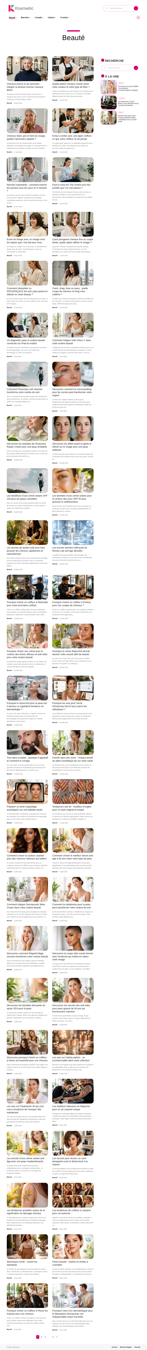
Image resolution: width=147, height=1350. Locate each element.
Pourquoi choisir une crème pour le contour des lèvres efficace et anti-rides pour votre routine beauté (27, 654)
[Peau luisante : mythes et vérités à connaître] (73, 1246)
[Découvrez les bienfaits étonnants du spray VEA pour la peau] (27, 990)
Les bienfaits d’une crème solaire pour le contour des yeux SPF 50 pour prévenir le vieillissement (72, 498)
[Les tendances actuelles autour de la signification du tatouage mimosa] (27, 1195)
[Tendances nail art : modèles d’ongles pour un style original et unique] (73, 791)
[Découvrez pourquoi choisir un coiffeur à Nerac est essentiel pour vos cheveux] (27, 1042)
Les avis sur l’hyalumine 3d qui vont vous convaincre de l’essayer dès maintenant (25, 1109)
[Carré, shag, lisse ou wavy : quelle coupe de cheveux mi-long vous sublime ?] (73, 273)
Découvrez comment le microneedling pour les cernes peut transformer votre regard (72, 392)
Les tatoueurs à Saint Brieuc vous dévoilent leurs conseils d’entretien (128, 103)
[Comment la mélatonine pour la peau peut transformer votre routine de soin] (73, 889)
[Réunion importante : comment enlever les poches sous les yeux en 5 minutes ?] (27, 169)
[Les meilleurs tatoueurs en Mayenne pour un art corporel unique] (73, 1091)
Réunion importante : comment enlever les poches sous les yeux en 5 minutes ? (27, 187)
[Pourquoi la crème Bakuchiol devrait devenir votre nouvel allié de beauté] (73, 636)
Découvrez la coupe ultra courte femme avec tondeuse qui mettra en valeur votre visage (72, 956)
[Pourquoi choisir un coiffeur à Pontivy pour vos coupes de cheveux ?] (73, 587)
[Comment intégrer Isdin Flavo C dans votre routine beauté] (73, 325)
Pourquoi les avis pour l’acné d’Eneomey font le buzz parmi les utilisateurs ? (69, 706)
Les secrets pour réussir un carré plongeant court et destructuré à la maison (70, 1161)
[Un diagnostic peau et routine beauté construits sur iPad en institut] (27, 325)
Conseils (122, 98)
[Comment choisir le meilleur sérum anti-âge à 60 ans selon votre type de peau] (73, 840)
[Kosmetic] (21, 8)
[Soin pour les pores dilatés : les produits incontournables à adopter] (108, 87)
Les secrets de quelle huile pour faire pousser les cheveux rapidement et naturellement (26, 550)
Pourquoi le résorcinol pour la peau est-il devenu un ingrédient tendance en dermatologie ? (27, 706)
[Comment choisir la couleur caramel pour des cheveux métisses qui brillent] (27, 840)
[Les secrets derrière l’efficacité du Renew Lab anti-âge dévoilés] (73, 532)
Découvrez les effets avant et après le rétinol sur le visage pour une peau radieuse (71, 446)
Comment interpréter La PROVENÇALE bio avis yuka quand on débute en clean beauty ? (27, 291)
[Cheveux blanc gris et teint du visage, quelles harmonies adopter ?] (27, 120)
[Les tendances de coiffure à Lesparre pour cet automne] (73, 1195)
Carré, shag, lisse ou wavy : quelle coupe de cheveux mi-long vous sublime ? (70, 291)
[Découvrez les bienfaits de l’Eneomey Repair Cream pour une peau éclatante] (27, 428)
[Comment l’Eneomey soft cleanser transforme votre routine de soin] (27, 374)
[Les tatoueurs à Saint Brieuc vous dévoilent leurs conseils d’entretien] (108, 102)
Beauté (9, 103)
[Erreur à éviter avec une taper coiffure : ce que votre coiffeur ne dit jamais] (73, 120)
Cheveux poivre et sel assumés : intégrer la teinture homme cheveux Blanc (25, 87)
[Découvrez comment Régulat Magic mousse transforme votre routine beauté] (27, 938)
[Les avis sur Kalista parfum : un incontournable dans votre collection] (73, 1042)
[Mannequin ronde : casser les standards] (27, 1246)
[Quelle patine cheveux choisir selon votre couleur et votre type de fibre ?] (73, 68)
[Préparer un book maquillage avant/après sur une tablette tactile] (27, 791)
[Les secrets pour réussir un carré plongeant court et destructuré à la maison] (73, 1143)
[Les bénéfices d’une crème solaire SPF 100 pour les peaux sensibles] (27, 480)
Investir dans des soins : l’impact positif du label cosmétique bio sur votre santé (127, 119)
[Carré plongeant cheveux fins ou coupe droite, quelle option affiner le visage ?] (73, 224)
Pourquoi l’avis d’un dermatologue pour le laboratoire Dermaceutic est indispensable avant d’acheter (72, 1313)
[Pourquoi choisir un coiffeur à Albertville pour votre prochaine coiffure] (27, 587)
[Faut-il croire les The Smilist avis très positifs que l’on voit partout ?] (73, 169)
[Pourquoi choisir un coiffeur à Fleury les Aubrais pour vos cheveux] (27, 1295)
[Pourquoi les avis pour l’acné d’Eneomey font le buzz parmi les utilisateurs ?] (73, 688)
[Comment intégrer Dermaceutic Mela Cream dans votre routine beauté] (27, 889)
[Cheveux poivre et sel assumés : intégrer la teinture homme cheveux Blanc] (27, 68)
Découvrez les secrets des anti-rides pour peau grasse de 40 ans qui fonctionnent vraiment (71, 1008)
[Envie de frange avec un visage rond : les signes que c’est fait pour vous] (27, 224)
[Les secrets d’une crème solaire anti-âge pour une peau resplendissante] (27, 1143)
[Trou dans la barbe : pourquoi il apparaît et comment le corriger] (27, 742)
